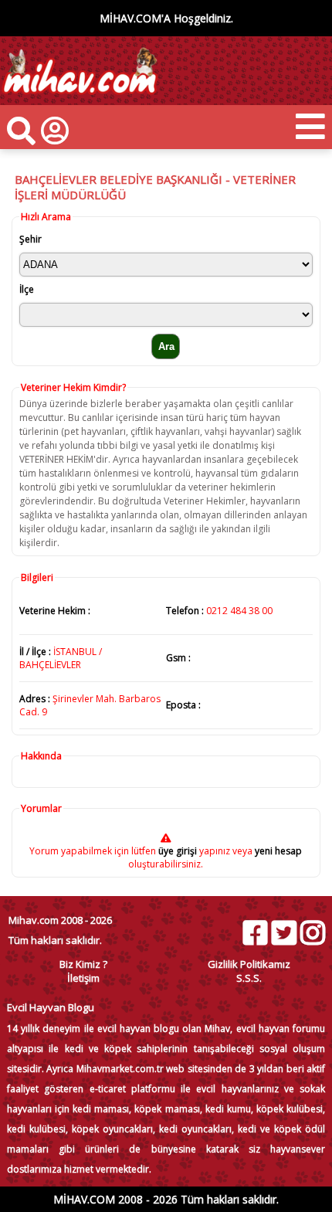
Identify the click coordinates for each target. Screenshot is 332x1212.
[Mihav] (79, 97)
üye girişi (177, 850)
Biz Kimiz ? (83, 964)
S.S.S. (249, 978)
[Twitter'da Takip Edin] (283, 933)
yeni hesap (277, 850)
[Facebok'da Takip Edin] (254, 933)
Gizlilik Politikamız (249, 964)
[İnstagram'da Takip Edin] (312, 933)
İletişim (83, 978)
